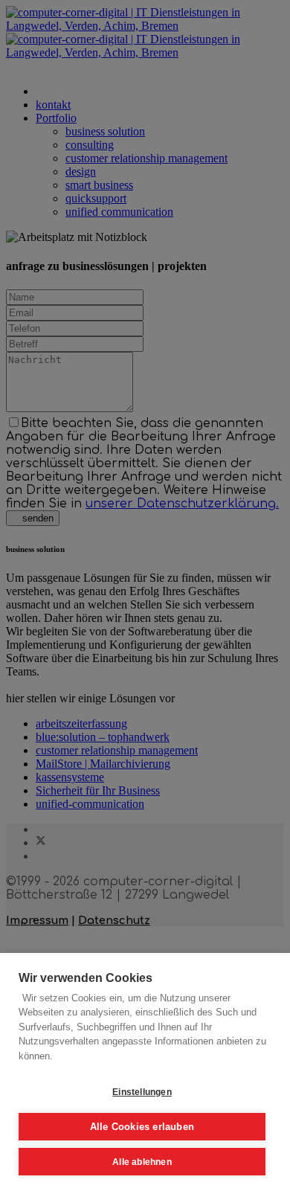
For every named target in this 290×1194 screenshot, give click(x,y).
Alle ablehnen (142, 1162)
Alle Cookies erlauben (142, 1126)
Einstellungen (142, 1092)
